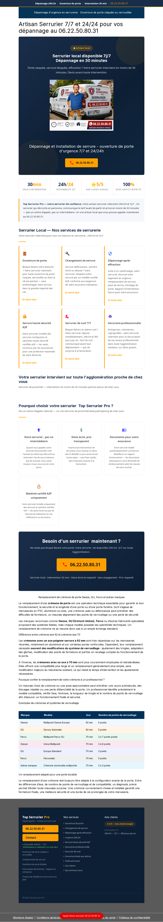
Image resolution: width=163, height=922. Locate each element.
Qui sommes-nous (73, 870)
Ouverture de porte (74, 823)
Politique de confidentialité (134, 917)
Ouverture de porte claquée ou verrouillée (105, 12)
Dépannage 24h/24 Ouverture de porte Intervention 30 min (81, 3)
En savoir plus (29, 299)
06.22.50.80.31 (84, 162)
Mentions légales (23, 917)
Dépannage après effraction (78, 832)
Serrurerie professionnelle (77, 846)
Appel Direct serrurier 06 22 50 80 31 (81, 916)
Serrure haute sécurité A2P (77, 842)
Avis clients (70, 865)
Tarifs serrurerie (72, 860)
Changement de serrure (76, 828)
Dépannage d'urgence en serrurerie (56, 12)
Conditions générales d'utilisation (56, 917)
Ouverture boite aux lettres (78, 856)
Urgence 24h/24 (72, 837)
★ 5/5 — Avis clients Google (120, 824)
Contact (31, 837)
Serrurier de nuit (73, 851)
